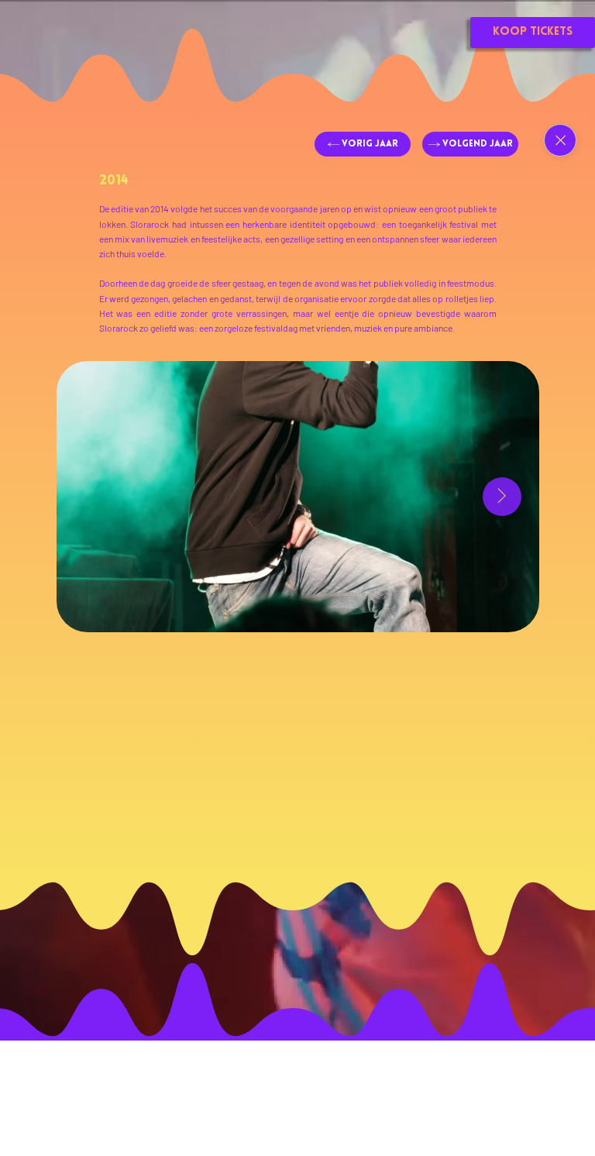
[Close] (560, 140)
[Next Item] (502, 496)
